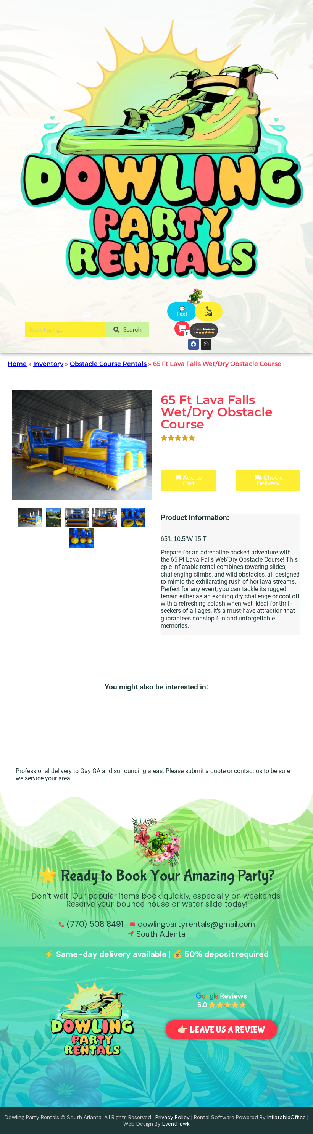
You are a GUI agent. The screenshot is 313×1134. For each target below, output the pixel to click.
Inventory (48, 363)
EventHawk (176, 1123)
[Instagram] (206, 344)
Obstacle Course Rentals (108, 363)
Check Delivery (269, 480)
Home (17, 363)
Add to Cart (191, 480)
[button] (87, 314)
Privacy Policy (172, 1117)
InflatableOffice (286, 1117)
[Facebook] (193, 344)
